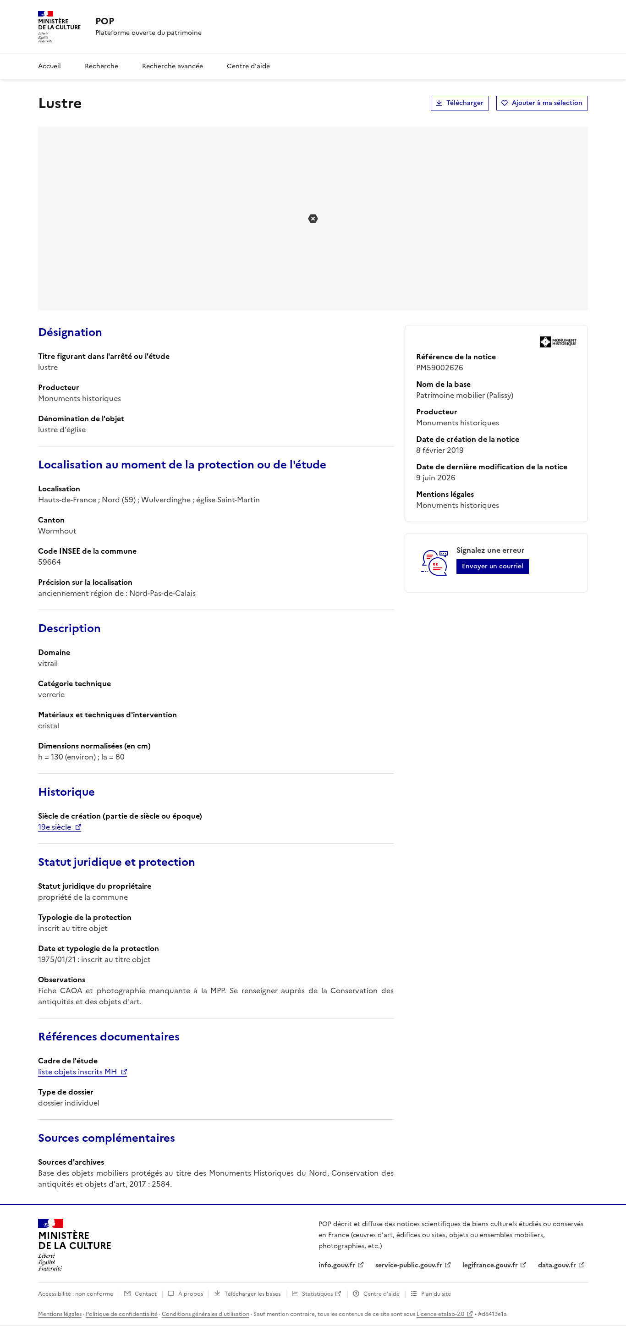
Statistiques (317, 1294)
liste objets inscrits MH (77, 1071)
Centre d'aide (248, 66)
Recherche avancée (172, 66)
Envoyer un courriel (492, 566)
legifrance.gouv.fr (490, 1265)
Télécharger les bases (252, 1294)
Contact (146, 1294)
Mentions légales (60, 1314)
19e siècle (54, 826)
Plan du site (436, 1294)
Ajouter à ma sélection (547, 103)
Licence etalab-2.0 (440, 1314)
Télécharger (464, 103)
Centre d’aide (381, 1294)
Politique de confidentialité (122, 1314)
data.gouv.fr (557, 1265)
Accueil (49, 66)
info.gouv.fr (336, 1265)
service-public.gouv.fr (408, 1265)
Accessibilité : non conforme (75, 1294)
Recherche (101, 66)
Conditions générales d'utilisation (205, 1314)
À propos (190, 1294)
